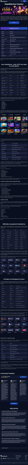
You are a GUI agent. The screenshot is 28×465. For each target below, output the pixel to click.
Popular (3, 114)
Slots (23, 114)
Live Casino (10, 114)
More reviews (14, 403)
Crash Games (17, 114)
